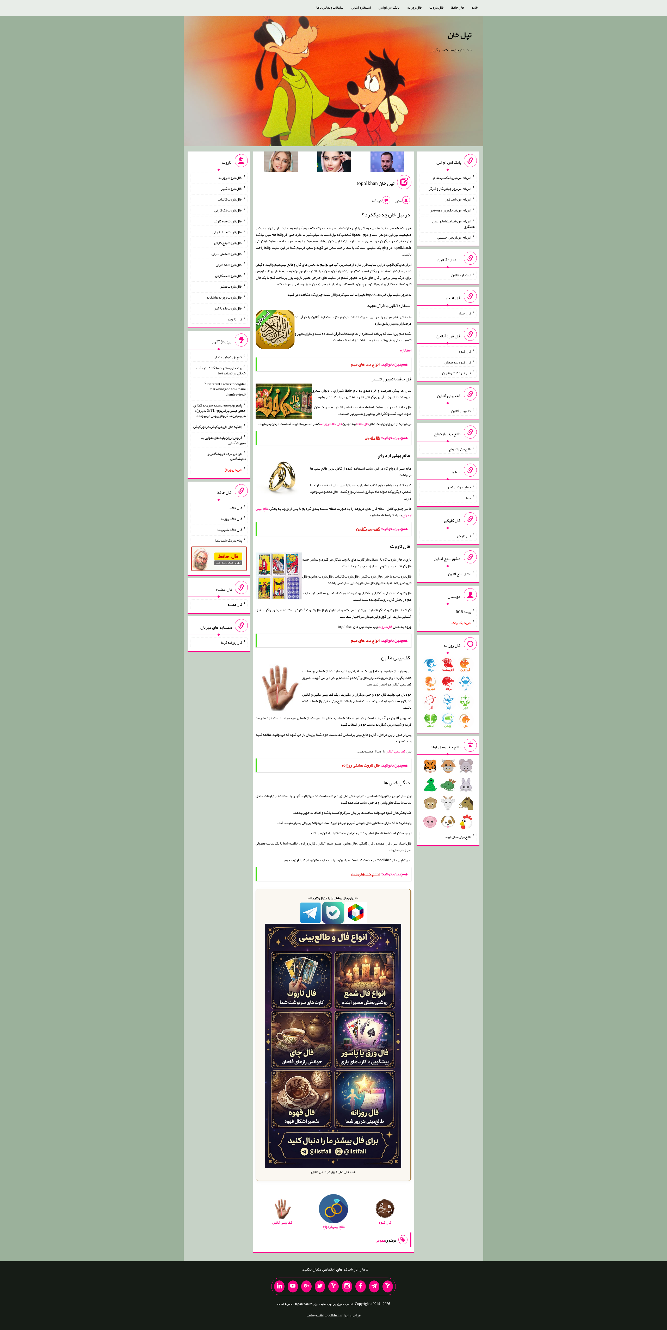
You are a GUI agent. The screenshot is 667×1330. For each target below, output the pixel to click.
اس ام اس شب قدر (458, 199)
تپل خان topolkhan (375, 183)
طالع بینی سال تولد (458, 836)
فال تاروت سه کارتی (228, 221)
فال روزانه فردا (231, 642)
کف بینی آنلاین (395, 751)
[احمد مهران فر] (387, 163)
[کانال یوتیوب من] (293, 1286)
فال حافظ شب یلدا (229, 529)
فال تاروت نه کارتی (229, 264)
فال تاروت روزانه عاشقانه (224, 297)
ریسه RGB (463, 611)
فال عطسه (235, 604)
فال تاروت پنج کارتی (228, 242)
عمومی (380, 1240)
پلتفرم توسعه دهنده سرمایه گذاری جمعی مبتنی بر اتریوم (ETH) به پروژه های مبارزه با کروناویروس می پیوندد (219, 410)
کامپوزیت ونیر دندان (228, 357)
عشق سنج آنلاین (459, 573)
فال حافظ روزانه (331, 423)
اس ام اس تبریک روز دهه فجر (450, 210)
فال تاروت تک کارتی (228, 210)
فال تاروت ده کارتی (228, 275)
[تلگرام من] (374, 1286)
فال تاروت (436, 7)
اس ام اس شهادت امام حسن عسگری (453, 223)
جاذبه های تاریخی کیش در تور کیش (217, 426)
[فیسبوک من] (360, 1286)
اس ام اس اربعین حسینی (454, 237)
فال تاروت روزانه (230, 177)
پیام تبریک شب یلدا (228, 540)
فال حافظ (457, 7)
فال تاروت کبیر (231, 188)
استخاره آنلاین (361, 7)
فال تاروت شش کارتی (227, 253)
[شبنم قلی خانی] (281, 163)
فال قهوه (465, 351)
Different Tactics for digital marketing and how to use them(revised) (226, 389)
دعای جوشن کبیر (459, 486)
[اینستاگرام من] (347, 1286)
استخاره (405, 350)
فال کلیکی (464, 535)
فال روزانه (414, 7)
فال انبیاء (465, 313)
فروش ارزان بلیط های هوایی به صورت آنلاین (223, 440)
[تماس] (333, 1286)
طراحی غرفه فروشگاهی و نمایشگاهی (226, 456)
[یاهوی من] (387, 1286)
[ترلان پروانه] (334, 163)
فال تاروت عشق (231, 286)
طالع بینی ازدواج (460, 449)
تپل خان (460, 34)
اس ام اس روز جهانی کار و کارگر (450, 188)
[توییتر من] (320, 1286)
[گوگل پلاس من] (306, 1286)
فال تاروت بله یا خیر (228, 308)
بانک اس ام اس (389, 7)
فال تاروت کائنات (230, 199)
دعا (468, 497)
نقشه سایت (315, 1315)
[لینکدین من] (279, 1286)
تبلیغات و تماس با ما (329, 7)
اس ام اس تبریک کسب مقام (452, 177)
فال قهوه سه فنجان (457, 362)
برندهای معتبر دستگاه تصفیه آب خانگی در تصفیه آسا (221, 370)
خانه (475, 7)
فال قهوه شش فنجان (456, 372)
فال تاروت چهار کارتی (227, 231)
